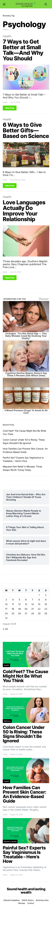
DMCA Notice (27, 900)
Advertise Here (42, 900)
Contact (30, 903)
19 (19, 608)
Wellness (7, 721)
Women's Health (10, 841)
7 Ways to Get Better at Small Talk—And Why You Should (23, 50)
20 (26, 608)
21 (32, 608)
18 (13, 608)
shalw (5, 102)
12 (19, 604)
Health (7, 36)
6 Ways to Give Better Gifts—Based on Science (26, 130)
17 (6, 608)
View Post (9, 108)
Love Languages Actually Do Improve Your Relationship (24, 211)
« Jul (5, 628)
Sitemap (21, 903)
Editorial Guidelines (11, 900)
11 (13, 604)
